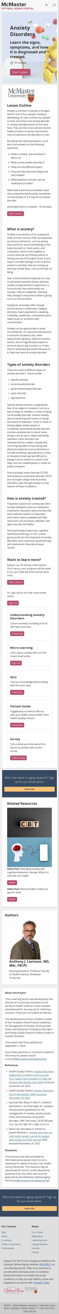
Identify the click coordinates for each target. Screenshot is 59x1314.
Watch (12, 882)
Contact (35, 1252)
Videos (4, 1236)
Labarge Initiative (40, 1244)
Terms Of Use (29, 1311)
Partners (36, 1248)
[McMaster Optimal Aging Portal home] (14, 1292)
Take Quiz (18, 692)
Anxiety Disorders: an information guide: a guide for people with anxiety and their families (30, 1136)
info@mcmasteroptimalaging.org (28, 1058)
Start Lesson (21, 72)
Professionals (7, 1248)
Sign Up (14, 603)
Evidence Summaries (11, 1244)
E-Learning (6, 1240)
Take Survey (19, 758)
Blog (3, 1232)
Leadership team (39, 1240)
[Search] (46, 5)
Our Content (37, 1232)
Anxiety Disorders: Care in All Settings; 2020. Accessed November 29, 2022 (31, 1094)
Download (17, 633)
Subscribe (29, 789)
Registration (37, 1236)
